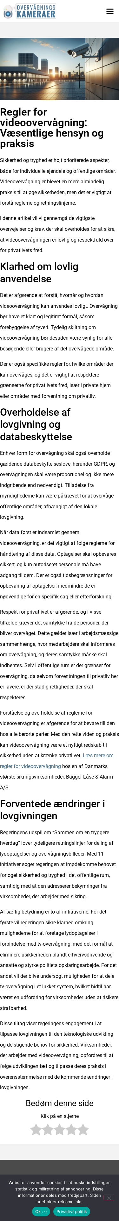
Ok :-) (41, 1211)
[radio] (36, 1131)
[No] (108, 1197)
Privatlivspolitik (71, 1211)
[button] (110, 11)
